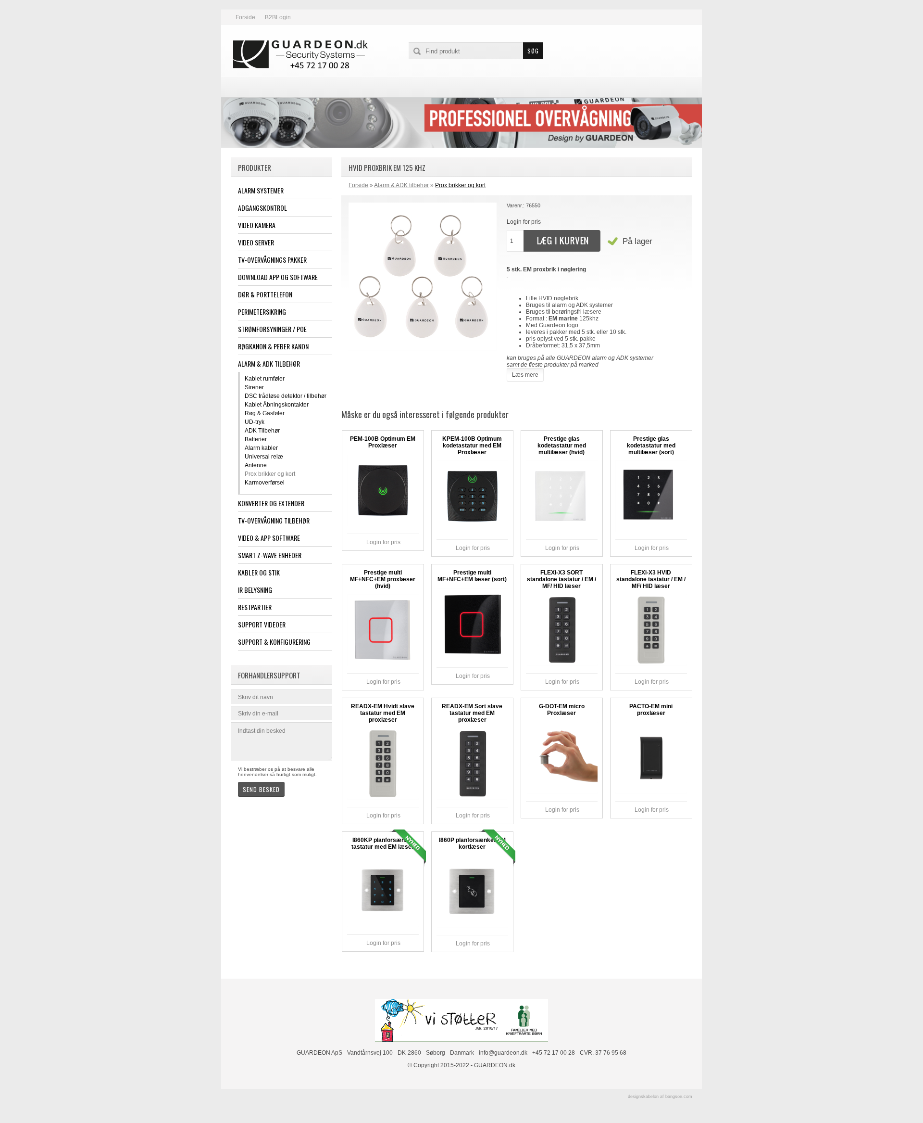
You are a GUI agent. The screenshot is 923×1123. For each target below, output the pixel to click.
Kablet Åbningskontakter (277, 404)
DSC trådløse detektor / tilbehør (285, 396)
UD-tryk (254, 422)
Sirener (254, 387)
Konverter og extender (271, 503)
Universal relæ (264, 456)
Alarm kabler (261, 448)
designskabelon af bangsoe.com (660, 1096)
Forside (245, 17)
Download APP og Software (278, 277)
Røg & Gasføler (265, 413)
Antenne (256, 465)
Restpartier (255, 607)
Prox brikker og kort (270, 474)
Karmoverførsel (265, 482)
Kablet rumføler (265, 378)
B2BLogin (278, 17)
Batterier (256, 439)
